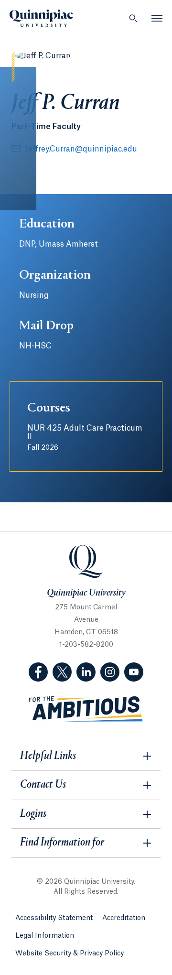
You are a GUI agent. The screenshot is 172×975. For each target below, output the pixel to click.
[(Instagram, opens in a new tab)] (109, 672)
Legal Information (44, 935)
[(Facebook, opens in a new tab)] (38, 672)
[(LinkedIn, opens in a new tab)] (86, 672)
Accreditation (123, 918)
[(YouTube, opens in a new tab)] (133, 672)
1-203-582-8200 (86, 644)
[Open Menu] (157, 18)
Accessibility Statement (54, 918)
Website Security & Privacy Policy (69, 953)
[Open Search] (133, 18)
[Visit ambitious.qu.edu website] (86, 709)
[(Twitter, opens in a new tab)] (62, 672)
